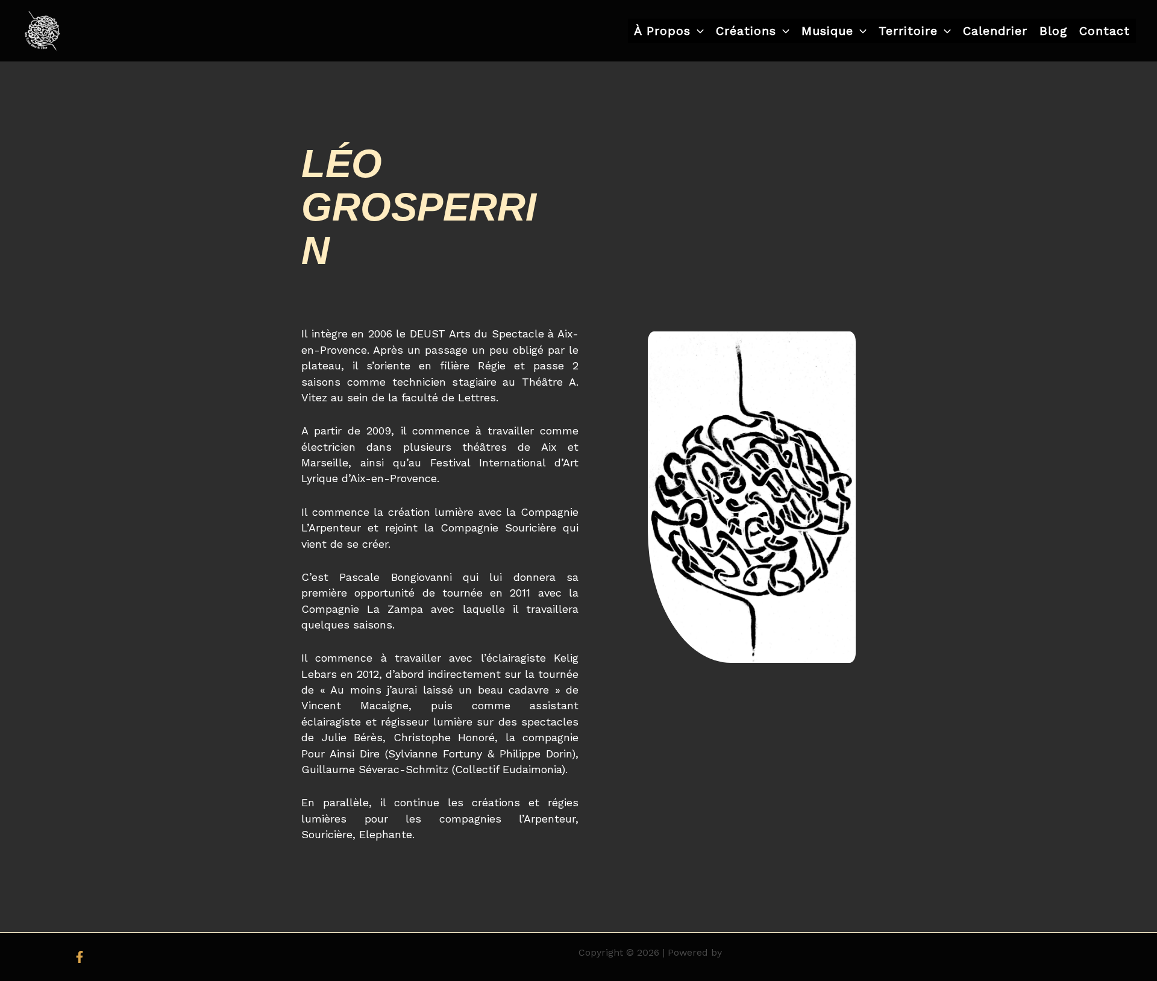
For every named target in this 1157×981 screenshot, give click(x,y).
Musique (827, 31)
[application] (697, 31)
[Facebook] (79, 957)
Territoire (908, 31)
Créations (746, 31)
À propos (662, 31)
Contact (1104, 31)
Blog (1053, 31)
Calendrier (995, 31)
